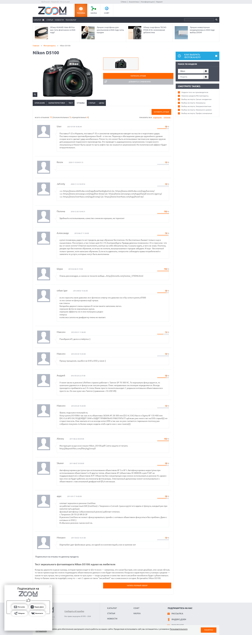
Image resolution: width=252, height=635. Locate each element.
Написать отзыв (138, 76)
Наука (94, 13)
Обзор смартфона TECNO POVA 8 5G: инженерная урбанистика (154, 29)
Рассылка (177, 613)
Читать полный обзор (137, 585)
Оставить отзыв (161, 112)
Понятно (208, 630)
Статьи (50, 20)
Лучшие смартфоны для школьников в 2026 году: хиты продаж (110, 29)
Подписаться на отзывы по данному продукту (57, 556)
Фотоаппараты (49, 46)
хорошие (157, 117)
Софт (106, 13)
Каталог (37, 20)
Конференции (147, 2)
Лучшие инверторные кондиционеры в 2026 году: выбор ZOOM (202, 29)
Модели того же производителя (194, 92)
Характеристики (56, 103)
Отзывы (81, 103)
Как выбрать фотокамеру (192, 56)
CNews (124, 2)
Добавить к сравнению (140, 82)
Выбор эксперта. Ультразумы (193, 103)
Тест (71, 103)
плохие (167, 117)
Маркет (159, 2)
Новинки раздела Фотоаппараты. (195, 96)
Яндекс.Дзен (179, 619)
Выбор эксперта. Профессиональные (196, 113)
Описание (40, 103)
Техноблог (70, 20)
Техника (81, 13)
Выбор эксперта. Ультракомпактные (196, 106)
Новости (59, 20)
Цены (101, 103)
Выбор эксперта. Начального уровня (196, 110)
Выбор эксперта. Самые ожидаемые (196, 99)
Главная (36, 46)
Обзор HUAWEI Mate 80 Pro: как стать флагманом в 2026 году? (62, 29)
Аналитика (134, 2)
